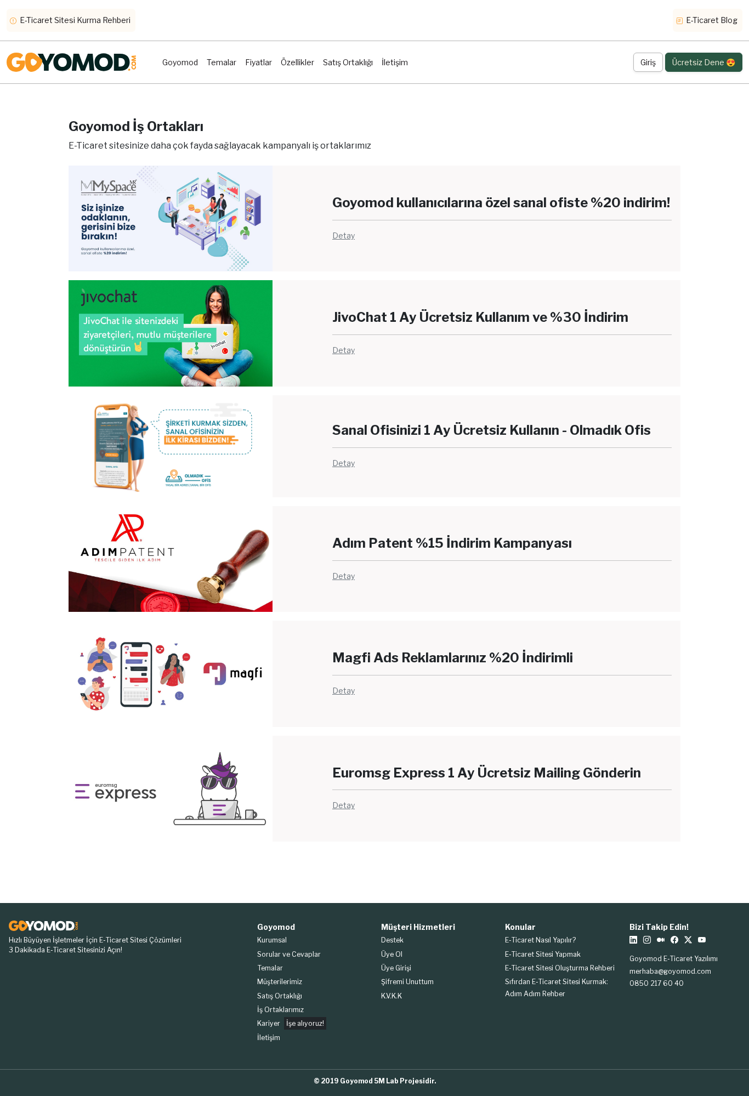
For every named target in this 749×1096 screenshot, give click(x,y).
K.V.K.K (391, 996)
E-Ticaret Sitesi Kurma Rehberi (74, 20)
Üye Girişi (396, 968)
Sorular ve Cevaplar (289, 954)
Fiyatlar (258, 62)
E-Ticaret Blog (710, 20)
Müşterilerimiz (279, 982)
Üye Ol (391, 954)
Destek (392, 940)
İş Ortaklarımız (280, 1010)
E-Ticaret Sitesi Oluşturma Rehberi (560, 968)
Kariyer (290, 1023)
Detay (343, 235)
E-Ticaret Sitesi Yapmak (543, 954)
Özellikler (297, 62)
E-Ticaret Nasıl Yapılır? (540, 940)
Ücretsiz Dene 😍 (703, 62)
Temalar (221, 62)
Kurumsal (272, 940)
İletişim (395, 62)
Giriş (648, 62)
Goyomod (180, 62)
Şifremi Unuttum (407, 982)
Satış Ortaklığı (348, 62)
